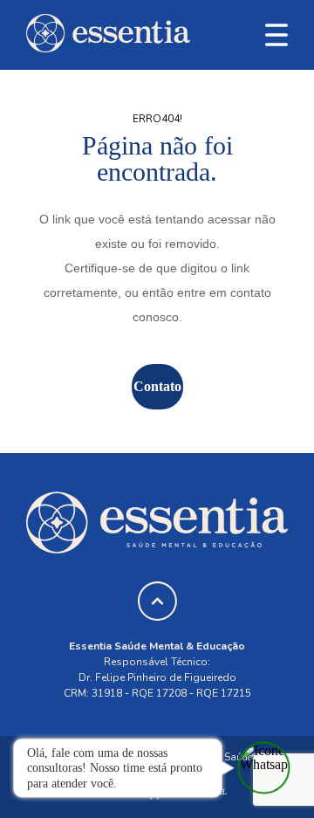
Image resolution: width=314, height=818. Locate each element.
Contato (157, 386)
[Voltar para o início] (108, 48)
